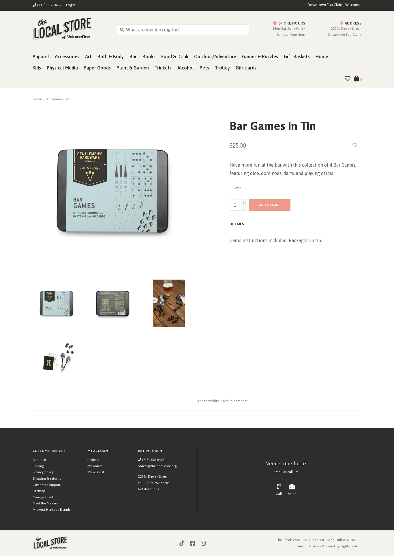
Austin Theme (308, 546)
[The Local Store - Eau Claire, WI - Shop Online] (70, 29)
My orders (94, 466)
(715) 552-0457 (152, 460)
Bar (133, 56)
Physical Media (62, 67)
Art (88, 56)
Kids (37, 67)
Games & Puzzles (260, 56)
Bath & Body (110, 56)
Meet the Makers (45, 503)
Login (70, 5)
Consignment (43, 497)
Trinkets (163, 67)
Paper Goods (97, 67)
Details (237, 224)
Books (148, 56)
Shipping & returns (47, 478)
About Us (39, 460)
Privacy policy (43, 472)
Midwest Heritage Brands (51, 510)
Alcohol (185, 67)
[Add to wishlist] (354, 145)
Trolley (222, 67)
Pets (204, 67)
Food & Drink (174, 56)
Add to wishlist (208, 401)
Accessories (67, 56)
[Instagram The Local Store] (203, 543)
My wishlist (95, 472)
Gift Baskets (297, 56)
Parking (38, 466)
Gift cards (246, 67)
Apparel (41, 56)
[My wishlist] (347, 79)
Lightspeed (348, 546)
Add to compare (235, 401)
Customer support (46, 485)
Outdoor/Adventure (215, 56)
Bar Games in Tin (59, 99)
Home (322, 56)
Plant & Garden (133, 67)
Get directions (148, 489)
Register (93, 460)
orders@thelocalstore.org (157, 466)
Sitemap (39, 491)
